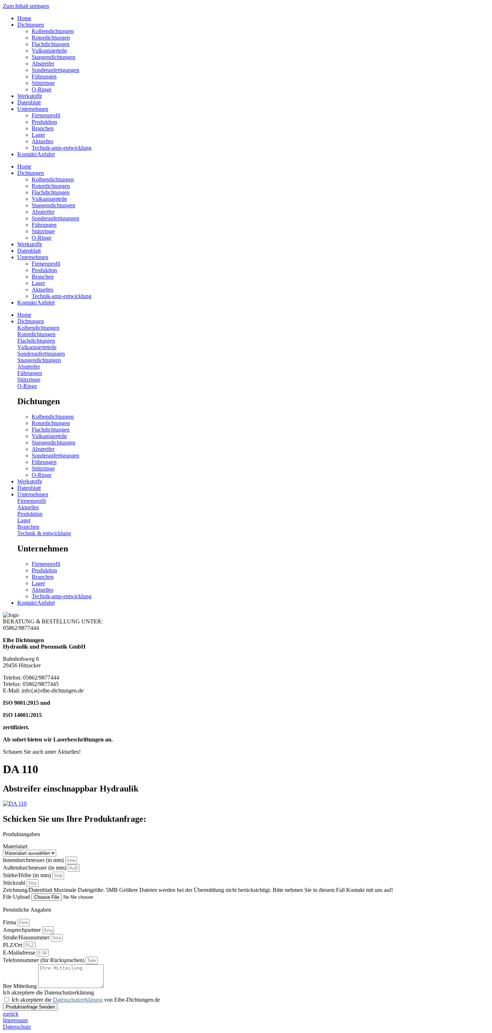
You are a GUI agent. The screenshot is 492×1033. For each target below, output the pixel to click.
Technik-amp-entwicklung (61, 148)
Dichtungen (30, 25)
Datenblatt (29, 102)
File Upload (17, 897)
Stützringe (43, 83)
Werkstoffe (29, 96)
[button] (253, 321)
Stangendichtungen (53, 57)
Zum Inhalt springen (26, 6)
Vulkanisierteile (49, 51)
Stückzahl (15, 883)
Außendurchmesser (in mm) (35, 868)
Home (24, 18)
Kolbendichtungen (53, 31)
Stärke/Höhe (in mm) (27, 875)
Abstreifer (43, 63)
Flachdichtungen (51, 44)
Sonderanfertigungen (55, 70)
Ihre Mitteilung (20, 986)
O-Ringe (42, 89)
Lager (38, 135)
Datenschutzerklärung (78, 1000)
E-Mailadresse (20, 952)
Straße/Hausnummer (27, 937)
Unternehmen (32, 109)
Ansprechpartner (22, 930)
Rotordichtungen (51, 38)
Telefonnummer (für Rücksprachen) (44, 960)
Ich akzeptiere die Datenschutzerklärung (48, 992)
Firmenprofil (46, 115)
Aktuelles (42, 141)
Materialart (15, 846)
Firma (10, 922)
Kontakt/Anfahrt (36, 154)
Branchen (43, 128)
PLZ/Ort (13, 945)
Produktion (44, 122)
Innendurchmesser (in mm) (34, 860)
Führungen (44, 76)
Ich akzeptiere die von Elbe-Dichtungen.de (86, 1000)
